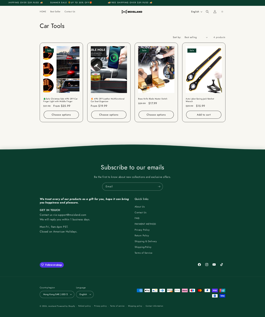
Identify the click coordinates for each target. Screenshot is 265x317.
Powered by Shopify (66, 306)
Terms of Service (143, 253)
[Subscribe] (159, 187)
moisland (52, 306)
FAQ (137, 218)
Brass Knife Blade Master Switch (152, 99)
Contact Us (140, 212)
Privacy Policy (142, 230)
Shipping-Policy (143, 247)
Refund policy (84, 306)
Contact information (154, 306)
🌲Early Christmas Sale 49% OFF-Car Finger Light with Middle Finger (60, 100)
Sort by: (177, 37)
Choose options (61, 114)
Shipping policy (135, 306)
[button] (207, 11)
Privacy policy (100, 306)
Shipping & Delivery (146, 241)
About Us (140, 206)
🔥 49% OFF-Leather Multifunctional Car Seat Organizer (108, 100)
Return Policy (142, 235)
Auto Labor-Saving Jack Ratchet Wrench (200, 100)
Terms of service (117, 306)
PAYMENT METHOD (145, 224)
